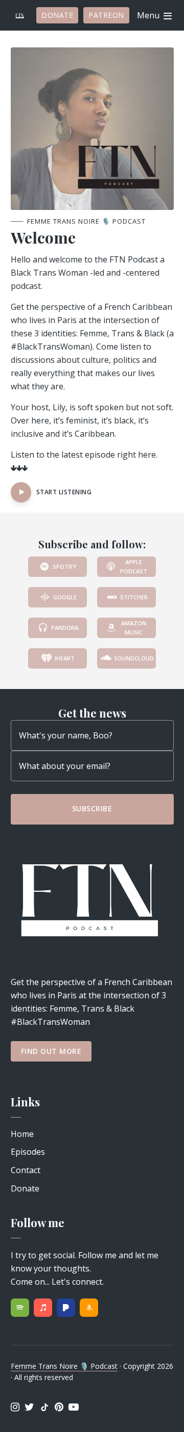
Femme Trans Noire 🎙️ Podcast (64, 1366)
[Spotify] (20, 1307)
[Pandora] (66, 1307)
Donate (57, 15)
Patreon (106, 15)
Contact (25, 1170)
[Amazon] (89, 1307)
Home (22, 1133)
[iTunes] (43, 1307)
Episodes (28, 1151)
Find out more (51, 1051)
